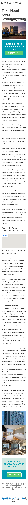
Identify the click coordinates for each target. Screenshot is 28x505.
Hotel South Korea (10, 2)
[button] (14, 53)
